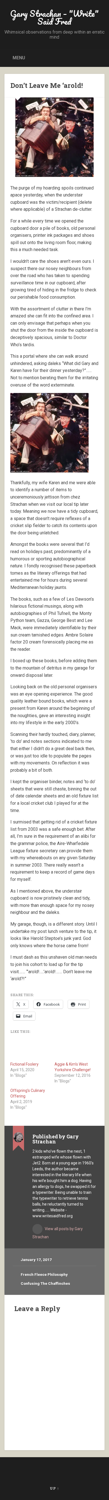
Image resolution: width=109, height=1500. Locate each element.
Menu (19, 57)
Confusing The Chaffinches (45, 1283)
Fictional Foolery (24, 1064)
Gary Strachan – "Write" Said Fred (54, 17)
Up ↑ (54, 1488)
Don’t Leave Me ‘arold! (46, 85)
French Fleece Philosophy (44, 1274)
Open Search (99, 57)
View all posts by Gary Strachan (57, 1233)
